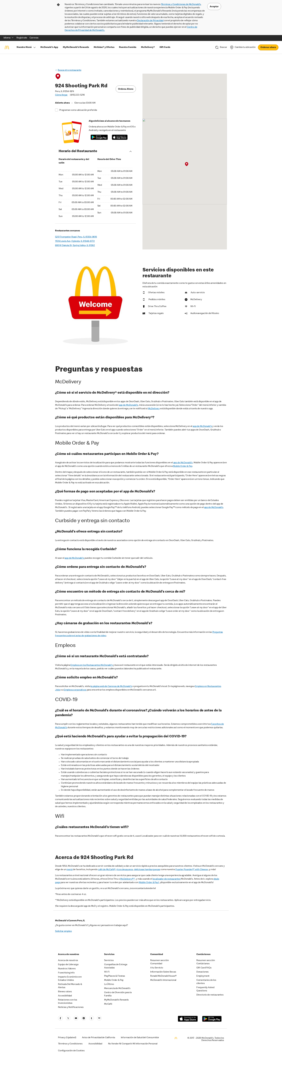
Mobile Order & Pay (182, 466)
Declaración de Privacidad (150, 21)
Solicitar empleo (63, 931)
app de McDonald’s (213, 507)
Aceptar (214, 7)
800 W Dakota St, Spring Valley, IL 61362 (75, 245)
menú (69, 870)
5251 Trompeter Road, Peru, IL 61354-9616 (76, 237)
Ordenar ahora (268, 47)
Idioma (7, 38)
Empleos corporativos (75, 690)
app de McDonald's (128, 405)
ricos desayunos (124, 870)
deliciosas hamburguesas (147, 870)
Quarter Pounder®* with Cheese (191, 870)
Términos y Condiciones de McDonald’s (181, 4)
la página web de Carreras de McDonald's (111, 686)
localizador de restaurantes (167, 879)
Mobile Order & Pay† (149, 883)
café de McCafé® (106, 870)
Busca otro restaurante (69, 70)
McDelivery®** (127, 879)
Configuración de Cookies (71, 1051)
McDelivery (154, 409)
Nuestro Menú (24, 47)
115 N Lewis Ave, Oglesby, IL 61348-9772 (75, 241)
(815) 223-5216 (77, 95)
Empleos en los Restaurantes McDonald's (91, 665)
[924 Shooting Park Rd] (186, 164)
